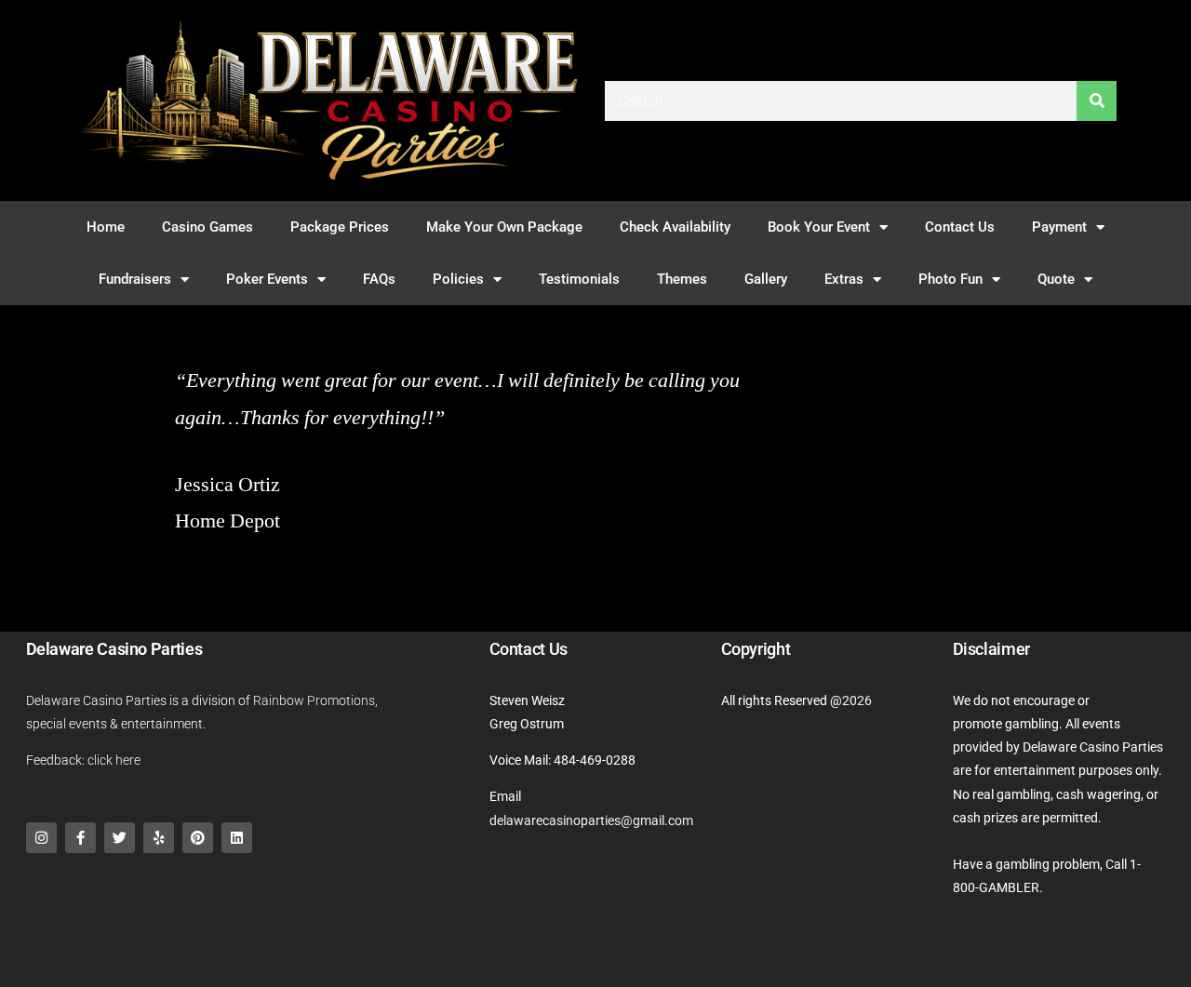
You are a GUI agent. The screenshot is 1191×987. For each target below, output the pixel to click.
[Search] (1097, 101)
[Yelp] (158, 837)
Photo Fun (950, 279)
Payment (1059, 227)
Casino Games (207, 227)
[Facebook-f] (80, 837)
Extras (843, 279)
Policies (458, 279)
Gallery (765, 279)
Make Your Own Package (504, 227)
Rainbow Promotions (314, 700)
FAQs (379, 279)
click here (114, 760)
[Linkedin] (236, 837)
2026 (857, 700)
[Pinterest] (197, 837)
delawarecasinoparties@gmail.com (591, 820)
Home (106, 227)
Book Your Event (819, 227)
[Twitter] (119, 837)
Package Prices (339, 227)
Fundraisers (135, 279)
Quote (1056, 279)
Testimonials (579, 279)
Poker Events (267, 279)
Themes (682, 279)
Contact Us (960, 227)
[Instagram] (41, 837)
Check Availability (675, 227)
